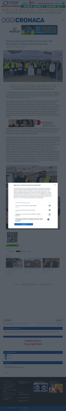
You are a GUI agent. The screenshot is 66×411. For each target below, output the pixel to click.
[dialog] (33, 205)
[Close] (55, 185)
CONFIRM (23, 224)
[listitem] (33, 202)
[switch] (49, 205)
